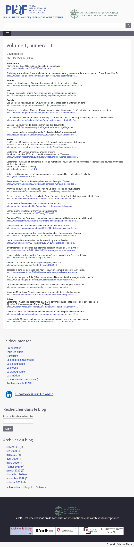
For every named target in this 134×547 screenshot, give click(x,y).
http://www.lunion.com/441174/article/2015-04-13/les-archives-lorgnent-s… (41, 243)
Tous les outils (15, 352)
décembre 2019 (16, 474)
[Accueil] (27, 9)
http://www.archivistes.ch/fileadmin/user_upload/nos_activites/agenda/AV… (42, 307)
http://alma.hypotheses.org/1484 (22, 169)
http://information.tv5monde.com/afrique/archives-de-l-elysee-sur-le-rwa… (41, 191)
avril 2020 (12, 458)
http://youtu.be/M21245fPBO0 (21, 176)
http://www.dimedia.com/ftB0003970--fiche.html (29, 68)
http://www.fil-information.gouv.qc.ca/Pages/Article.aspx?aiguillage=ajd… (41, 127)
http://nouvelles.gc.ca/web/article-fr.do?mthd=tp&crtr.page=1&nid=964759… (42, 120)
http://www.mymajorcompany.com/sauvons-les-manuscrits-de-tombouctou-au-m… (45, 85)
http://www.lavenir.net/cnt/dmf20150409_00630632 (30, 213)
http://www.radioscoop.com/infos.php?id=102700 (29, 257)
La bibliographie (16, 363)
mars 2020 (13, 462)
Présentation (14, 348)
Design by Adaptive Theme (119, 544)
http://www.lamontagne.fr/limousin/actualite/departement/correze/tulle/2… (41, 279)
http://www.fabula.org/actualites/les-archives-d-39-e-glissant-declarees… (41, 206)
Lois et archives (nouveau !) (22, 379)
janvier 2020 (13, 470)
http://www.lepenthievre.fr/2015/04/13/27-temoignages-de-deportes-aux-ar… (42, 250)
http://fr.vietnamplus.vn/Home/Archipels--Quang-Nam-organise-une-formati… (43, 95)
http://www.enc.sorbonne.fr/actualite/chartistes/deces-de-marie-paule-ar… (41, 294)
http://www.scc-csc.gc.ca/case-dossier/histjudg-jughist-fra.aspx (36, 105)
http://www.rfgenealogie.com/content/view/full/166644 (32, 265)
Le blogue (12, 367)
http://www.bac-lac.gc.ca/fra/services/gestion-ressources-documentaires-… (42, 76)
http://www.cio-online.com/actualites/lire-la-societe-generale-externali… (40, 287)
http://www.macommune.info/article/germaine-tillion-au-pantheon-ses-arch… (42, 221)
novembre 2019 (16, 478)
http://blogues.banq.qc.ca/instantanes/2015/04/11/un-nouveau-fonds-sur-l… (42, 135)
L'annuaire (12, 355)
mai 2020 (12, 454)
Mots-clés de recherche (18, 416)
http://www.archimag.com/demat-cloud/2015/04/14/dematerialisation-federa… (43, 228)
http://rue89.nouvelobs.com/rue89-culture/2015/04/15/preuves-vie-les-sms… (42, 198)
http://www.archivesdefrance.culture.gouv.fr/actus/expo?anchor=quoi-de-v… (42, 147)
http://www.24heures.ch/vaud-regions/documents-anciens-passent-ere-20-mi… (43, 314)
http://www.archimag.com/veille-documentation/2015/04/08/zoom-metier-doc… (43, 235)
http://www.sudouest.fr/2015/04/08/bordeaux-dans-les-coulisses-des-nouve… (43, 272)
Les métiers (13, 375)
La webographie (16, 371)
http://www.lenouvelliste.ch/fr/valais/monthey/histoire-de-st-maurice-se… (41, 321)
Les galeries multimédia (20, 359)
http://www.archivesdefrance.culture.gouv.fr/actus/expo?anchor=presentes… (43, 157)
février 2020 (14, 466)
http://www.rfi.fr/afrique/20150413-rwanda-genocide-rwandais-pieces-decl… (42, 184)
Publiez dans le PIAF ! (19, 383)
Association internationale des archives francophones (86, 518)
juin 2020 (12, 450)
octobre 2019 (14, 482)
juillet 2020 (13, 447)
